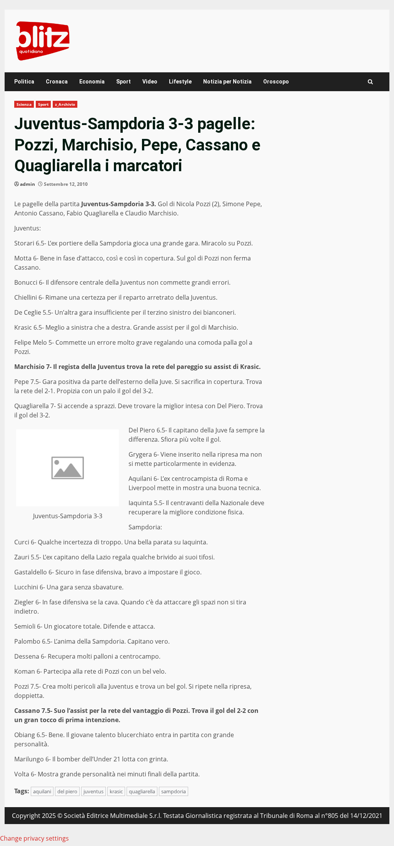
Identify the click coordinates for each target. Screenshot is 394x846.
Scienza (24, 104)
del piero (67, 791)
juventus (93, 791)
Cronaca (57, 81)
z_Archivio (65, 104)
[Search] (370, 81)
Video (149, 81)
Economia (92, 81)
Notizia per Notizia (227, 81)
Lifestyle (180, 81)
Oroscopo (276, 81)
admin (27, 184)
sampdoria (173, 791)
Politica (24, 81)
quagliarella (142, 791)
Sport (123, 81)
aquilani (42, 791)
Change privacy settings (34, 838)
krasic (116, 791)
